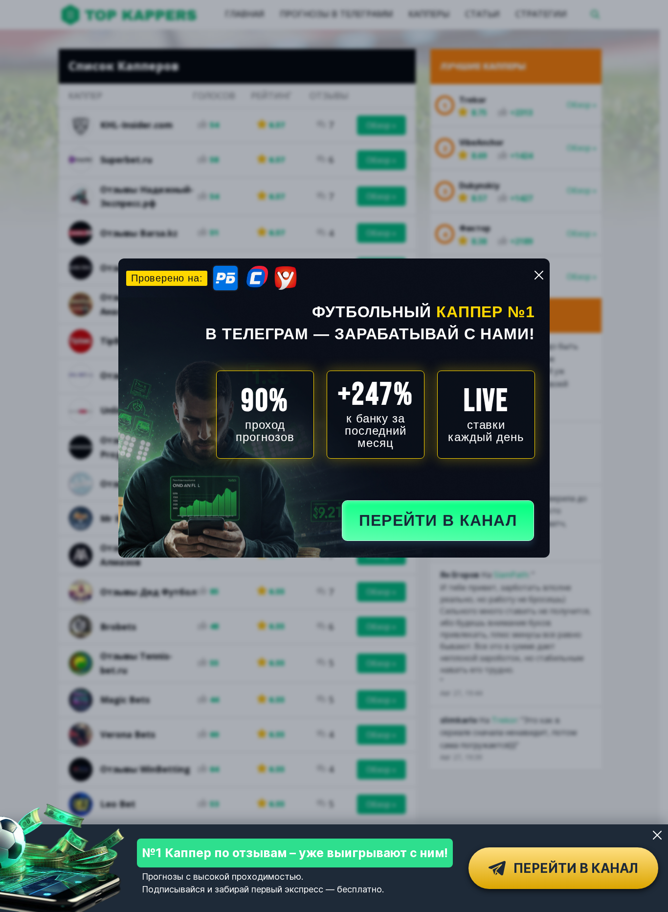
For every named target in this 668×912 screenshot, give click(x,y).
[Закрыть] (657, 835)
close (539, 275)
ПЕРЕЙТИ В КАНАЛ (438, 520)
